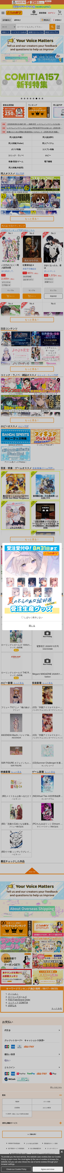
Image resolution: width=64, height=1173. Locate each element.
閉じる (32, 625)
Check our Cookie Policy (16, 1169)
